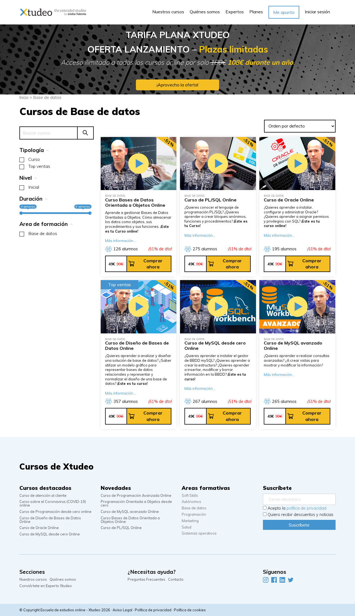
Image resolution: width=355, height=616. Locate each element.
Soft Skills (190, 495)
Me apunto (284, 12)
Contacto (176, 579)
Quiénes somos (205, 11)
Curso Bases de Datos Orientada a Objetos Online (130, 519)
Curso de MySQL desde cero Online (49, 534)
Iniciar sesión (317, 11)
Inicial (33, 187)
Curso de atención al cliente (43, 495)
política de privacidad (306, 508)
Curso (34, 159)
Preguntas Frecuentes (146, 579)
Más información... (120, 240)
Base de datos (42, 233)
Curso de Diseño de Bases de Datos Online (50, 519)
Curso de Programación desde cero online (55, 511)
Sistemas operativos (199, 533)
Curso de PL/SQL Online (121, 528)
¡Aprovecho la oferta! (177, 85)
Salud (186, 527)
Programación (194, 514)
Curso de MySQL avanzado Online (130, 511)
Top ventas (39, 166)
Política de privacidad (153, 610)
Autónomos (191, 501)
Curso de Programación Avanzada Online (136, 495)
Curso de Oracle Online (39, 528)
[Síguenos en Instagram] (265, 579)
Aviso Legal (122, 610)
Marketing (190, 521)
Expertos (234, 11)
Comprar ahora (153, 264)
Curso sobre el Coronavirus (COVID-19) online (52, 503)
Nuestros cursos (168, 11)
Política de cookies (190, 610)
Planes (256, 11)
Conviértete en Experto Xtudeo (45, 586)
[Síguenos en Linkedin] (282, 579)
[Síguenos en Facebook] (274, 579)
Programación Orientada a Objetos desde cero (136, 503)
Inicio (24, 97)
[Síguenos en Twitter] (290, 579)
